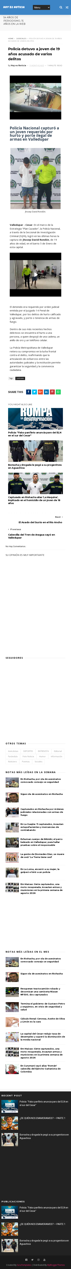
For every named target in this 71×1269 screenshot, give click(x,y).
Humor (42, 756)
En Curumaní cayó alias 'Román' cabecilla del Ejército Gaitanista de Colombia (40, 1068)
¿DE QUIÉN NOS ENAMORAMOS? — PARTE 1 (42, 1118)
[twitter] (32, 1259)
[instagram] (38, 1259)
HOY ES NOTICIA (14, 7)
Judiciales (21, 38)
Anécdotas (13, 751)
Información (56, 756)
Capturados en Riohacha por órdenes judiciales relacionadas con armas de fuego (42, 812)
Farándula (13, 756)
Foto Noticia (28, 756)
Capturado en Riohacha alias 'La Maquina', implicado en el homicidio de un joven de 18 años (34, 500)
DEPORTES (28, 751)
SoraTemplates (24, 1265)
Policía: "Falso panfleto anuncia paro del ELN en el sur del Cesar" (34, 434)
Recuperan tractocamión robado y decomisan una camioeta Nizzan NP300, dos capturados (40, 991)
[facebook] (26, 1259)
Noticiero (12, 761)
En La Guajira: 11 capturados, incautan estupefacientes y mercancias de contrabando (41, 827)
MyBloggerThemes (56, 1265)
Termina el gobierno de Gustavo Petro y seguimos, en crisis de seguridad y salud (42, 1006)
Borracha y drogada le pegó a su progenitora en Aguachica (35, 466)
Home (11, 38)
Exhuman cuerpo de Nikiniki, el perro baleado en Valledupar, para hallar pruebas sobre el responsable (41, 842)
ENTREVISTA (43, 751)
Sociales (38, 761)
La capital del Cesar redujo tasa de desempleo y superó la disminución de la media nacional (42, 1036)
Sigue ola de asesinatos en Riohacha (41, 794)
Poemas (26, 761)
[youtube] (44, 1259)
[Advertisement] (30, 628)
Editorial (58, 751)
